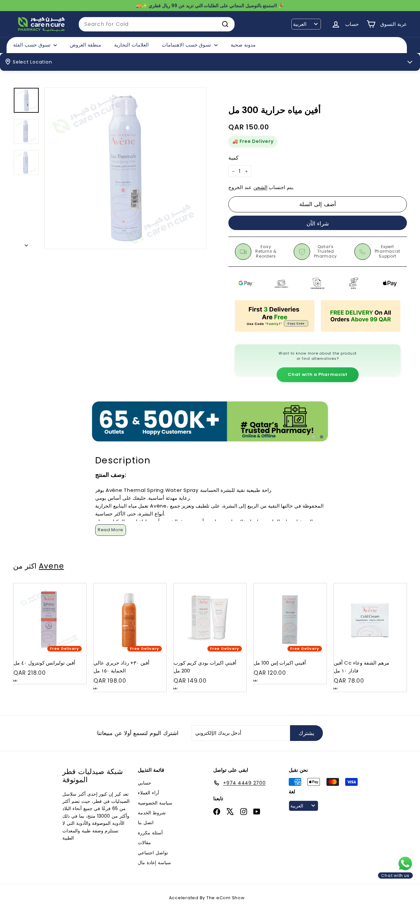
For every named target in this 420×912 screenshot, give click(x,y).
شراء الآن (317, 223)
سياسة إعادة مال (154, 862)
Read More (110, 530)
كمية (233, 158)
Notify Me (75, 585)
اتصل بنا (146, 822)
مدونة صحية (243, 44)
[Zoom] (125, 168)
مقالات (144, 842)
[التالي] (26, 243)
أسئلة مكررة (150, 832)
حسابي (144, 783)
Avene (51, 566)
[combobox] (157, 24)
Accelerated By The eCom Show (207, 898)
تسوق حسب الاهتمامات (187, 44)
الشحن (260, 187)
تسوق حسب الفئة (32, 44)
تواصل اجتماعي (153, 852)
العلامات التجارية (131, 44)
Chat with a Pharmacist (317, 374)
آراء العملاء (148, 792)
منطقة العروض (85, 44)
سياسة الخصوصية (155, 803)
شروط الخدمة (152, 812)
